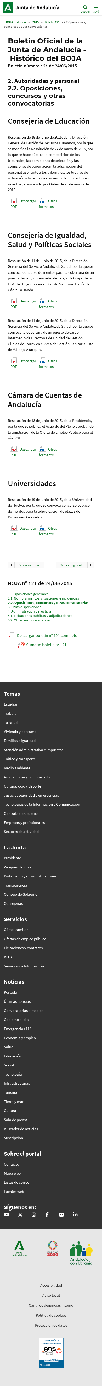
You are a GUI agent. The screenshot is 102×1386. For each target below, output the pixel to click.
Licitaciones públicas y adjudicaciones (40, 615)
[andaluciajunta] (20, 1215)
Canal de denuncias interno (51, 1305)
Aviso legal (51, 1295)
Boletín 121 (52, 22)
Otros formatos (48, 203)
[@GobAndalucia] (6, 1215)
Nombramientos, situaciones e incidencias (43, 598)
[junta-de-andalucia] (75, 1215)
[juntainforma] (61, 1215)
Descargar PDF (23, 203)
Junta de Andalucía (8, 7)
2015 (35, 22)
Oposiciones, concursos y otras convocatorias (48, 602)
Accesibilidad (51, 1285)
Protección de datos (51, 1325)
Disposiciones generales (28, 593)
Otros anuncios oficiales (29, 620)
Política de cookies (51, 1315)
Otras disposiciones (24, 606)
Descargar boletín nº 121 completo (47, 635)
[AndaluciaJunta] (47, 1215)
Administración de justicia (29, 611)
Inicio (38, 7)
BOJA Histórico (16, 22)
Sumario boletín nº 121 (46, 644)
